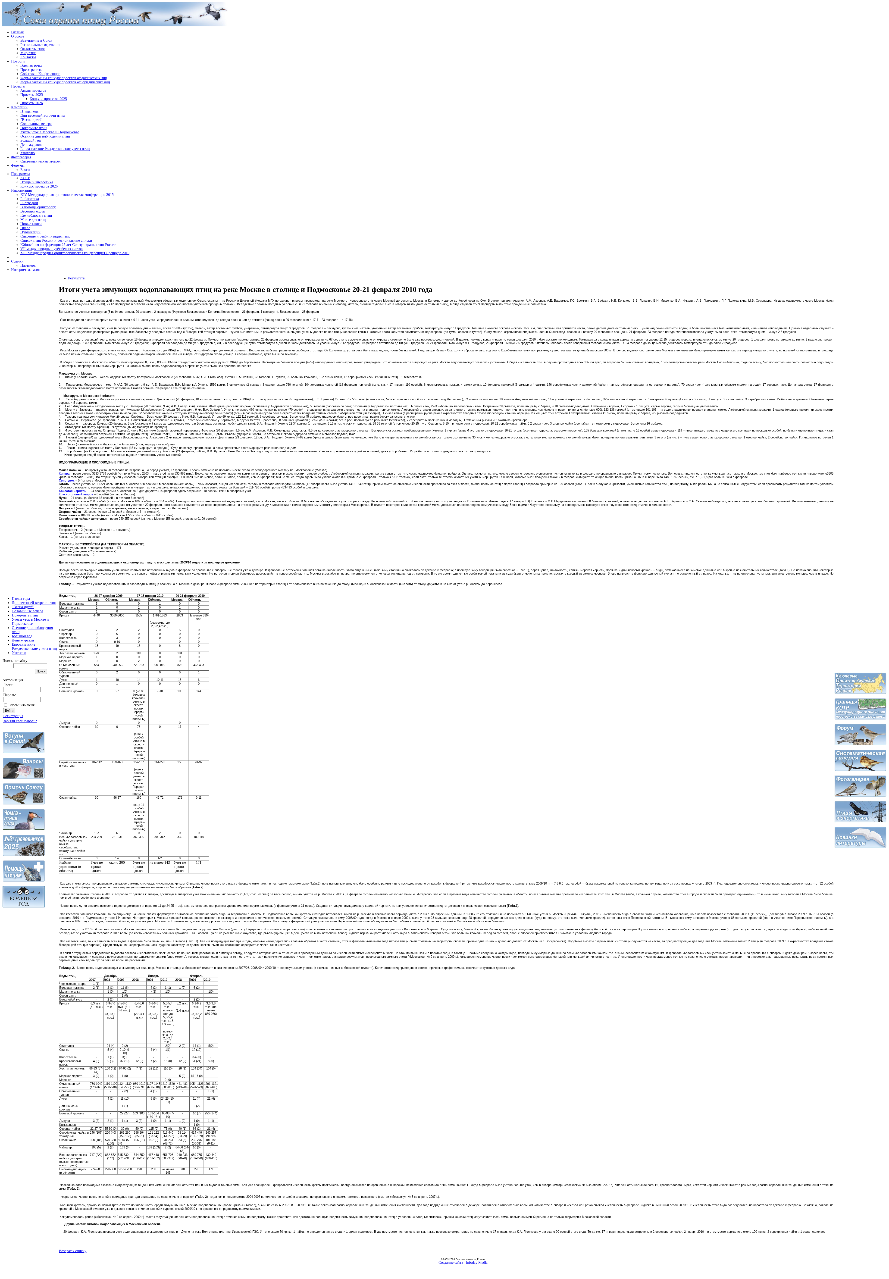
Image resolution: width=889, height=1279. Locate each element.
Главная (17, 32)
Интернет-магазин (25, 270)
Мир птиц (28, 53)
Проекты (18, 86)
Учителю (27, 153)
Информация (21, 190)
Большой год (30, 140)
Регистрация (13, 716)
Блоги (25, 170)
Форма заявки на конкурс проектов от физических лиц (63, 78)
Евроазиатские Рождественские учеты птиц (55, 149)
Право (25, 228)
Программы (20, 174)
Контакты (28, 57)
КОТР (25, 178)
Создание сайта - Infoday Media (463, 1262)
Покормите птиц (33, 128)
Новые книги (31, 224)
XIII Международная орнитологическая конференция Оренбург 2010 (74, 253)
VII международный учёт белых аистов (51, 249)
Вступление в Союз (36, 40)
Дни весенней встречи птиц (42, 115)
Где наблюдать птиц (36, 215)
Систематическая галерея (40, 161)
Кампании (19, 107)
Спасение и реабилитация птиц (45, 236)
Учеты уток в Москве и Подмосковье (49, 132)
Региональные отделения (40, 45)
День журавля (31, 145)
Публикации (30, 232)
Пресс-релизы (31, 70)
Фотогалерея (21, 157)
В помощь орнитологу (38, 207)
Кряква (64, 473)
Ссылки (17, 261)
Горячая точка (31, 65)
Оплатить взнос (32, 49)
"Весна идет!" (31, 120)
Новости (18, 61)
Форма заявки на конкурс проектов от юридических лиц (65, 82)
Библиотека (29, 199)
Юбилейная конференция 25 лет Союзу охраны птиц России (68, 245)
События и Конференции (40, 74)
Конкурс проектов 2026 (39, 186)
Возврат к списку (72, 1251)
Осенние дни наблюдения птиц (45, 136)
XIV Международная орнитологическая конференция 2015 (67, 195)
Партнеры (28, 265)
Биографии (29, 203)
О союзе (17, 36)
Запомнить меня (21, 705)
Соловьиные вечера (36, 124)
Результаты (76, 278)
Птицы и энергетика (36, 182)
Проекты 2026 (31, 103)
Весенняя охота (32, 211)
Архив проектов (33, 90)
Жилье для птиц (33, 220)
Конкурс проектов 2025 (48, 99)
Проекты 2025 (31, 95)
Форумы (18, 165)
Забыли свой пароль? (20, 721)
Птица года (29, 111)
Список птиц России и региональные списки (56, 240)
